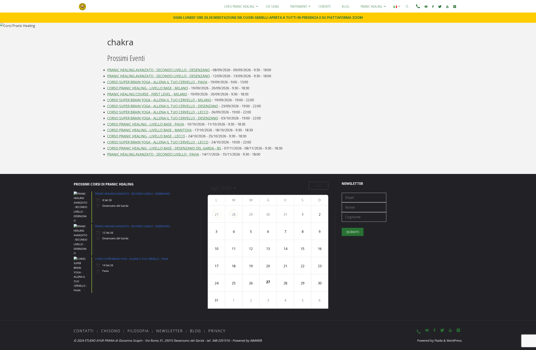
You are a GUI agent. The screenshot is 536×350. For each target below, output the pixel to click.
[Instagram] (454, 6)
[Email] (426, 6)
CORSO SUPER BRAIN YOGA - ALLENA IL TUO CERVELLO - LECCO (157, 112)
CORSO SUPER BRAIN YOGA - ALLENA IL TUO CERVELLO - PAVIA (157, 82)
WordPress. (454, 340)
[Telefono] (418, 6)
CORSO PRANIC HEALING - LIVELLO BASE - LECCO (146, 136)
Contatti (84, 330)
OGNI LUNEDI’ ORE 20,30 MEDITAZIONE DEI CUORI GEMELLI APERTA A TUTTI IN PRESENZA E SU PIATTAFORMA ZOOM (268, 17)
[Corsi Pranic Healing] (82, 6)
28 (234, 214)
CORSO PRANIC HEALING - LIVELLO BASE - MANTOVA (149, 130)
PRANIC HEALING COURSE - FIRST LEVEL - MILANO (147, 94)
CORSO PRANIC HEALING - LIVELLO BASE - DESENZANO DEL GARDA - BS (164, 148)
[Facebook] (433, 6)
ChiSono (110, 330)
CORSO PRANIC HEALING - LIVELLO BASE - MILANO (147, 88)
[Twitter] (440, 6)
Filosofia (138, 330)
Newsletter (169, 330)
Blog (195, 330)
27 (216, 214)
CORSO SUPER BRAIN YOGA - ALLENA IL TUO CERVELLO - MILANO (159, 100)
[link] (407, 6)
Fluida (438, 340)
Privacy (216, 330)
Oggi (318, 185)
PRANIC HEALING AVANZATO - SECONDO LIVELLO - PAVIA (153, 154)
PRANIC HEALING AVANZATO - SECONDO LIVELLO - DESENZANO (158, 70)
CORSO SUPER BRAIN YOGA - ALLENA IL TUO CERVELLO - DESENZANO (162, 106)
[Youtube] (447, 6)
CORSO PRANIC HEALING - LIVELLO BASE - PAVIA (145, 124)
